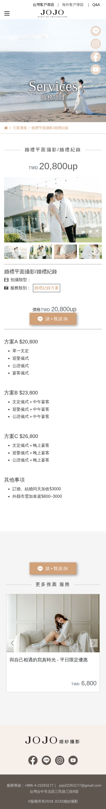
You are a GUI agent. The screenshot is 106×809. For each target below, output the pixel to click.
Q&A (96, 5)
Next (98, 251)
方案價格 (20, 128)
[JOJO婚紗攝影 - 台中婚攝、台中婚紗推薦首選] (53, 13)
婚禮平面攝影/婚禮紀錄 (49, 128)
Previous (8, 251)
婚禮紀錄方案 (46, 288)
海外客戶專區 (73, 5)
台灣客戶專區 (43, 5)
